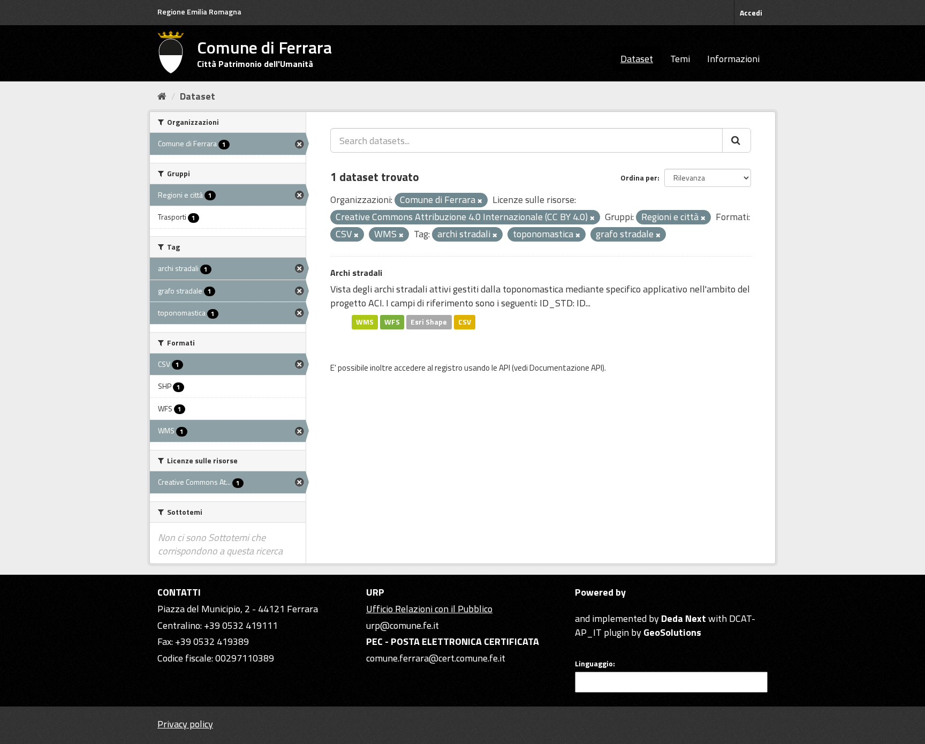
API (504, 368)
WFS (392, 322)
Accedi (751, 12)
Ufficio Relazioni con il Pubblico (429, 609)
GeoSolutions (672, 632)
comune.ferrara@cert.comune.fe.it (435, 658)
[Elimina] (479, 201)
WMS (365, 322)
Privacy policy (185, 724)
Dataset (636, 58)
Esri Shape (429, 322)
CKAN (593, 606)
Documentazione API (565, 368)
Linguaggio (594, 663)
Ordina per (638, 177)
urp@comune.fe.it (402, 625)
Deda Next (683, 618)
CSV (464, 322)
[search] (736, 140)
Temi (680, 58)
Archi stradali (356, 272)
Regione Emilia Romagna (199, 11)
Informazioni (733, 58)
